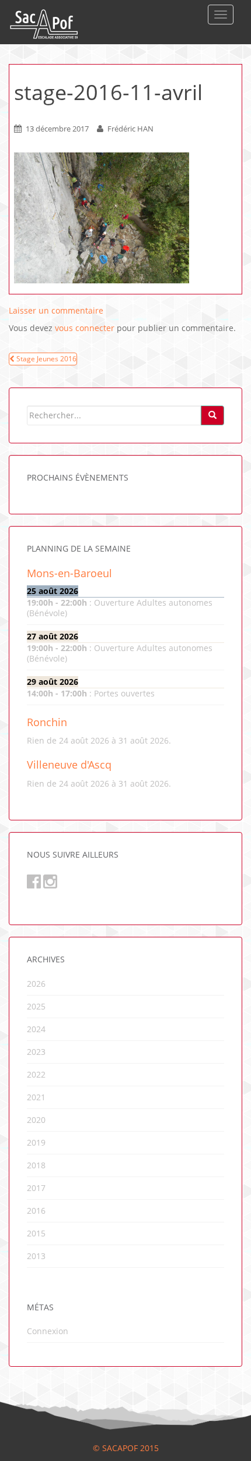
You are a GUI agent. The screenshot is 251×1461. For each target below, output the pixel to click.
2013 (36, 1255)
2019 (36, 1142)
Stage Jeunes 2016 (45, 359)
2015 (36, 1233)
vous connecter (84, 327)
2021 (36, 1097)
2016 (36, 1210)
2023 (36, 1051)
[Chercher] (212, 415)
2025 (36, 1006)
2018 (36, 1165)
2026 (36, 983)
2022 (36, 1074)
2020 (36, 1119)
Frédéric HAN (130, 128)
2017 (36, 1187)
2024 (36, 1029)
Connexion (47, 1330)
